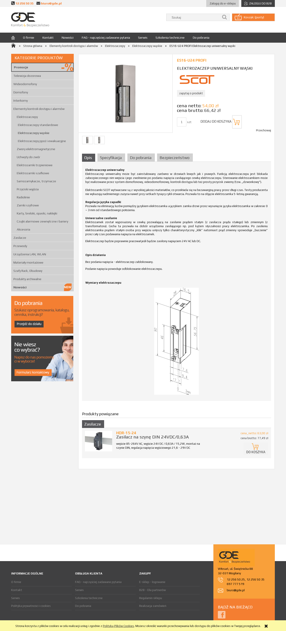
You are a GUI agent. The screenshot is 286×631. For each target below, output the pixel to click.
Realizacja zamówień (152, 606)
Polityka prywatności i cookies (31, 606)
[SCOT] (197, 79)
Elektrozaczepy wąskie (33, 133)
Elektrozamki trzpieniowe (35, 165)
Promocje (21, 67)
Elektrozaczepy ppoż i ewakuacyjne (42, 141)
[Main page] (30, 20)
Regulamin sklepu (150, 598)
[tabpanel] (176, 283)
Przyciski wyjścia (28, 189)
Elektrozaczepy (27, 117)
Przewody (20, 246)
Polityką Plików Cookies (118, 626)
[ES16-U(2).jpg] (99, 140)
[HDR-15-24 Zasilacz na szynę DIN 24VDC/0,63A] (98, 441)
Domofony (20, 92)
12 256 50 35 (24, 3)
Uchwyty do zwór (28, 157)
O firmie (16, 582)
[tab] (89, 157)
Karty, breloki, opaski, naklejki (37, 213)
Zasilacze (19, 237)
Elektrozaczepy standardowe (38, 125)
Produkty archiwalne (27, 279)
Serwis (15, 598)
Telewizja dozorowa (27, 76)
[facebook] (221, 614)
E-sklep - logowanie (152, 582)
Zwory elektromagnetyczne (36, 149)
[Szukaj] (224, 17)
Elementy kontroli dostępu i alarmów (39, 109)
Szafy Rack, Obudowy (27, 271)
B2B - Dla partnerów (152, 590)
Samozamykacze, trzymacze (36, 181)
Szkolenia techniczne (89, 598)
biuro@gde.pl (51, 3)
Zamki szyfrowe (28, 205)
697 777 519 (235, 584)
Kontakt (16, 590)
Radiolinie (23, 197)
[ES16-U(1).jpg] (87, 140)
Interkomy (20, 100)
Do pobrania (83, 606)
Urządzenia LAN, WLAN (29, 254)
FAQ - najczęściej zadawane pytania (98, 582)
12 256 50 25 (236, 579)
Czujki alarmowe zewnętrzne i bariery (42, 221)
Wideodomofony (25, 84)
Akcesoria (23, 229)
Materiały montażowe (28, 262)
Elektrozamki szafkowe (33, 173)
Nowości (20, 287)
